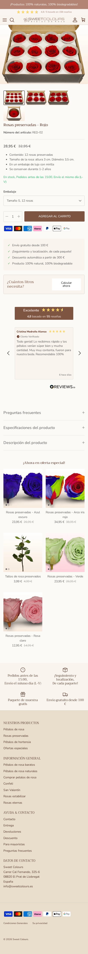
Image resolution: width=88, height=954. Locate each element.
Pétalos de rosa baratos (19, 765)
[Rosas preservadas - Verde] (65, 552)
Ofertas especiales (15, 748)
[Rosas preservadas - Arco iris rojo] (65, 488)
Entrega (8, 825)
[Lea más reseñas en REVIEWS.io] (62, 387)
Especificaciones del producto (29, 427)
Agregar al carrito (54, 216)
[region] (44, 353)
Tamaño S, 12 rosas (20, 201)
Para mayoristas (14, 844)
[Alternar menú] (4, 20)
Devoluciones (12, 832)
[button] (8, 353)
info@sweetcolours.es (18, 886)
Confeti (8, 784)
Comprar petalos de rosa (19, 777)
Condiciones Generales (15, 923)
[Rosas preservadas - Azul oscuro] (22, 488)
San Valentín (11, 790)
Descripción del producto (25, 442)
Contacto (9, 819)
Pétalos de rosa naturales (20, 771)
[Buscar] (14, 20)
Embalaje (9, 192)
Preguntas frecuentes (22, 412)
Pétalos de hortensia (17, 742)
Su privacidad (39, 923)
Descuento (10, 838)
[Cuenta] (74, 20)
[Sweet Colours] (44, 20)
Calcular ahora (66, 284)
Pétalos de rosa (13, 729)
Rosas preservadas (15, 736)
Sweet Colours (20, 939)
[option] (44, 54)
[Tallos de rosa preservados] (22, 552)
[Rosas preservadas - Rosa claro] (22, 611)
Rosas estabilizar (14, 796)
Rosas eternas (12, 803)
